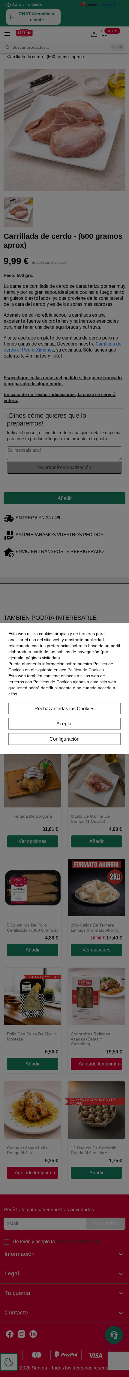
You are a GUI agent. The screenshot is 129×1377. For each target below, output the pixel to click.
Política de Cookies (86, 669)
